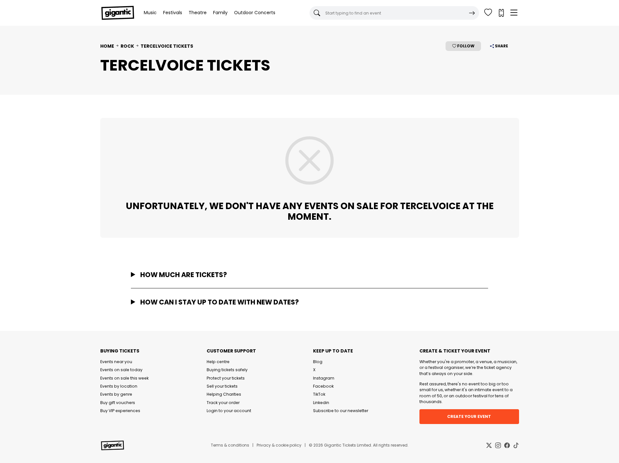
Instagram (323, 378)
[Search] (472, 13)
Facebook (323, 386)
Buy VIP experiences (120, 410)
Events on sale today (121, 369)
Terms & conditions (230, 445)
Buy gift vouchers (117, 402)
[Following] (488, 13)
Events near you (116, 361)
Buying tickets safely (227, 369)
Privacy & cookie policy (279, 445)
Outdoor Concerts (254, 12)
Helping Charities (224, 394)
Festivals (172, 12)
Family (220, 12)
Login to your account (229, 410)
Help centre (218, 361)
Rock (127, 46)
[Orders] (501, 13)
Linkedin (321, 402)
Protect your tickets (226, 378)
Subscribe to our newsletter (340, 410)
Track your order (223, 402)
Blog (317, 361)
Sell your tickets (222, 386)
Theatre (198, 12)
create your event (469, 416)
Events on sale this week (124, 378)
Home (107, 46)
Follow (465, 46)
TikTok (319, 394)
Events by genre (116, 394)
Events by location (118, 386)
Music (150, 12)
